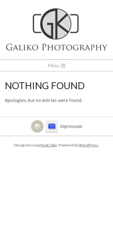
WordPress (88, 145)
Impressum (71, 126)
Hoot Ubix (48, 145)
